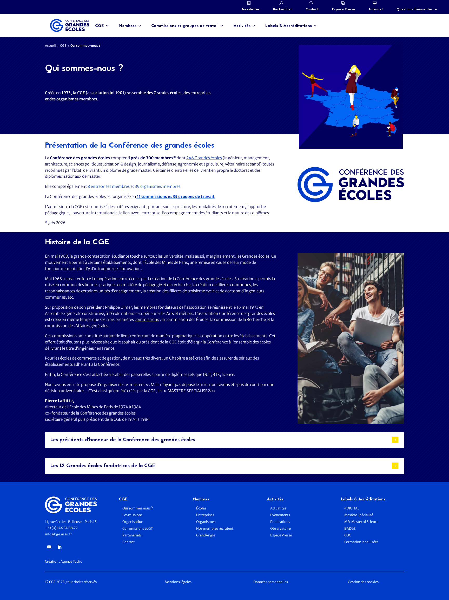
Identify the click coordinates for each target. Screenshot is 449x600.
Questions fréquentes (415, 9)
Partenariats (132, 535)
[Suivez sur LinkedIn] (59, 547)
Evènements (280, 515)
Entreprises (205, 515)
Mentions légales (178, 582)
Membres (127, 26)
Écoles (201, 508)
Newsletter (251, 9)
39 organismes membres (157, 186)
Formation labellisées (361, 542)
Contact (312, 9)
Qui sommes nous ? (137, 508)
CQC (347, 535)
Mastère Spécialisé (358, 515)
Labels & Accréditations (288, 26)
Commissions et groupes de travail (185, 26)
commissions (147, 319)
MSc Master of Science (361, 522)
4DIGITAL (351, 508)
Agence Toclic (71, 561)
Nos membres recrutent (214, 528)
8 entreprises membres (109, 186)
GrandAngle (205, 535)
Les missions (132, 515)
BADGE (350, 528)
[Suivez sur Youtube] (49, 547)
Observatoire (280, 528)
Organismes (205, 522)
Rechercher (282, 9)
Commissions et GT (137, 528)
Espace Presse (343, 9)
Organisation (133, 522)
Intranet (376, 9)
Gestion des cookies (363, 582)
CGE (99, 26)
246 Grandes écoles (204, 157)
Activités (241, 26)
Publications (280, 522)
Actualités (278, 508)
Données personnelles (270, 582)
